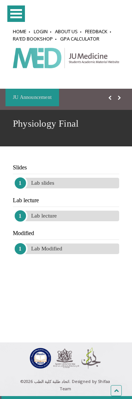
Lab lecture (26, 200)
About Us (66, 31)
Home (19, 31)
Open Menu (16, 13)
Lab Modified (46, 249)
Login (41, 31)
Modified (23, 233)
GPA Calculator (79, 38)
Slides (20, 167)
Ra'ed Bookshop (33, 38)
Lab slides (42, 183)
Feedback (96, 31)
